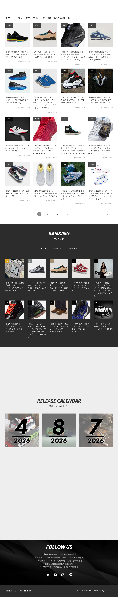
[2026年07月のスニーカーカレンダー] (96, 430)
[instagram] (62, 575)
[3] (59, 268)
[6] (14, 310)
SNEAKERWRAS (94, 591)
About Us (18, 591)
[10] (103, 310)
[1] (14, 268)
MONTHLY (73, 248)
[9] (81, 310)
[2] (37, 268)
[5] (103, 268)
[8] (59, 310)
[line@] (70, 575)
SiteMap (9, 591)
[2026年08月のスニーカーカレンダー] (59, 430)
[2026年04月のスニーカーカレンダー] (22, 430)
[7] (37, 310)
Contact (27, 591)
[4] (81, 268)
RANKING (58, 233)
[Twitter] (48, 575)
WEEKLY (57, 248)
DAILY (43, 248)
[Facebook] (55, 575)
